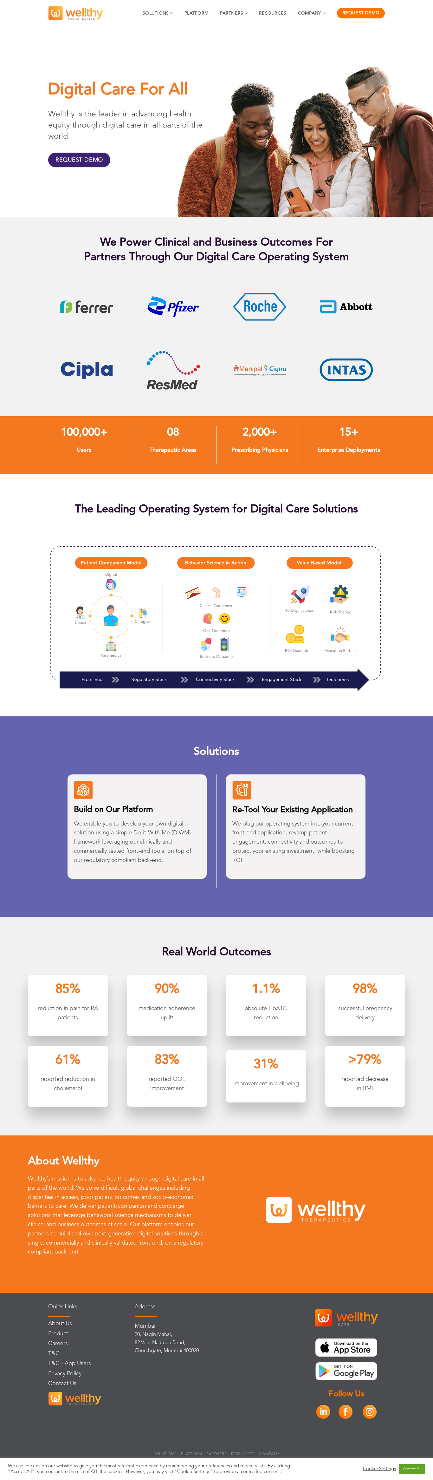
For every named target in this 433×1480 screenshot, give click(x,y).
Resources (273, 13)
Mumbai (145, 1326)
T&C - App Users (69, 1363)
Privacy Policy (64, 1374)
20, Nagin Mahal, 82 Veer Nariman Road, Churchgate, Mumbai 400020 (167, 1342)
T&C (54, 1354)
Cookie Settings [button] (379, 1469)
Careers (58, 1343)
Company (309, 13)
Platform (196, 13)
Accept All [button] (412, 1469)
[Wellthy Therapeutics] (76, 13)
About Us (60, 1323)
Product (58, 1334)
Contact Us (62, 1383)
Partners (231, 13)
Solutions (156, 13)
